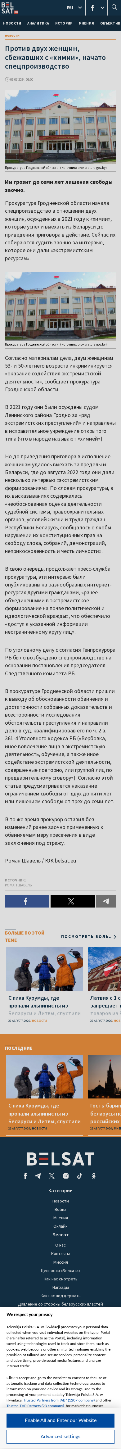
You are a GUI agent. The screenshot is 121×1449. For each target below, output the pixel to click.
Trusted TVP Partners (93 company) (35, 1406)
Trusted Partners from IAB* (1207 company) (59, 1400)
